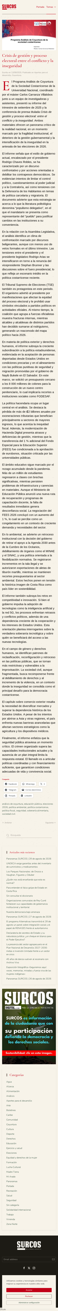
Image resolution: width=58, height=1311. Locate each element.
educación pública (33, 803)
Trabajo (10, 1214)
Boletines (11, 1110)
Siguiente (49, 822)
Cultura (10, 1129)
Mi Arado (10, 1176)
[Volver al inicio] (9, 7)
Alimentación (13, 1091)
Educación (11, 1143)
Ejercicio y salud (14, 1148)
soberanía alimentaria (37, 810)
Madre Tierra (12, 1171)
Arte (8, 1105)
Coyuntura (16, 75)
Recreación (11, 1190)
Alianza (10, 1086)
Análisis (10, 1096)
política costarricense (38, 807)
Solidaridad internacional (18, 1209)
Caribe (9, 1115)
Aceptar (29, 1290)
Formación (11, 1162)
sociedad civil (8, 814)
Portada (40, 7)
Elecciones (11, 1152)
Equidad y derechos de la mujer (21, 1157)
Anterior (8, 822)
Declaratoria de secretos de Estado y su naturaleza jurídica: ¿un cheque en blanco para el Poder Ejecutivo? (28, 936)
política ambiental (17, 807)
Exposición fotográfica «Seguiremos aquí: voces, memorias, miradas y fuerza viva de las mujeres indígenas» (28, 971)
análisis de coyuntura (12, 803)
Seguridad (11, 1200)
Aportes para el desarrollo (19, 1100)
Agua (9, 1081)
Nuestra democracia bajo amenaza (23, 912)
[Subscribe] (53, 1259)
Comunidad (12, 1119)
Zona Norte (11, 1224)
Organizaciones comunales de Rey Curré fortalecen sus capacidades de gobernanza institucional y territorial (27, 904)
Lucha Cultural (13, 1167)
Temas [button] (49, 7)
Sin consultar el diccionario (19, 895)
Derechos (11, 1138)
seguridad (21, 810)
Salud (9, 1195)
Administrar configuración (29, 1302)
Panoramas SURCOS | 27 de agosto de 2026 (28, 916)
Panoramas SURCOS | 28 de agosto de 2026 (28, 858)
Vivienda (10, 1219)
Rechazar (29, 1296)
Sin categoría (12, 1205)
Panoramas (11, 1181)
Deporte (10, 1134)
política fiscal (8, 810)
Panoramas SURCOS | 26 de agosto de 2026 (28, 978)
